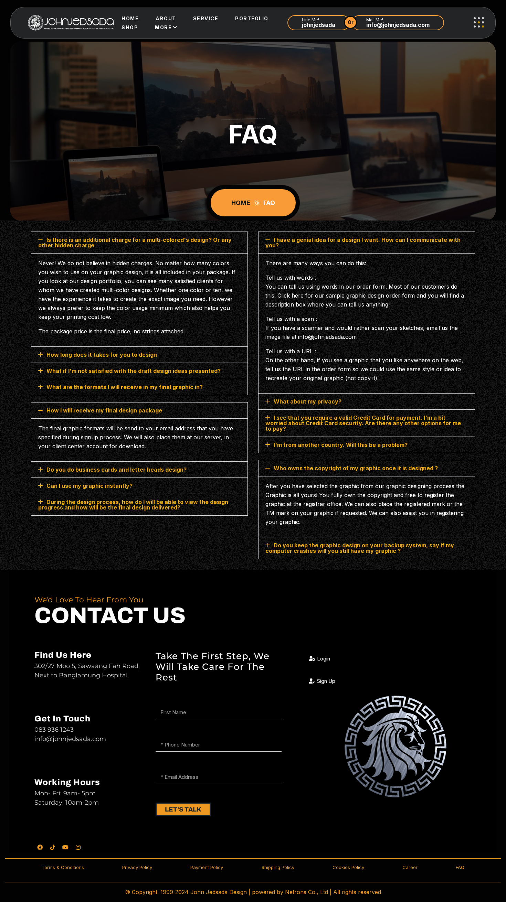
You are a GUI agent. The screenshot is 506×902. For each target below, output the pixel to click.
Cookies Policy (348, 867)
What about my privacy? (307, 401)
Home (130, 18)
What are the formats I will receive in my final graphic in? (124, 387)
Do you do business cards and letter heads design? (116, 469)
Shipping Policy (278, 867)
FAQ (460, 867)
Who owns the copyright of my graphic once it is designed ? (356, 468)
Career (410, 867)
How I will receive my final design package (104, 410)
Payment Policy (206, 867)
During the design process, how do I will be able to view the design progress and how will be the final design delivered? (133, 504)
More (163, 27)
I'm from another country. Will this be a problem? (341, 444)
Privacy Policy (137, 867)
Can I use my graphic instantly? (89, 485)
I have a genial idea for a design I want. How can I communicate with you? (363, 242)
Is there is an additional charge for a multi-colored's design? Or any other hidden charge (135, 242)
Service (206, 18)
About (166, 18)
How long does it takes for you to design (101, 354)
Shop (130, 27)
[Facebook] (39, 847)
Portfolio (251, 18)
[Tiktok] (52, 847)
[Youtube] (65, 847)
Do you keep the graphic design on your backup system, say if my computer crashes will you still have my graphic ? (359, 548)
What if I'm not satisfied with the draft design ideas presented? (133, 370)
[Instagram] (78, 847)
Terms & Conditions (63, 867)
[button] (139, 242)
